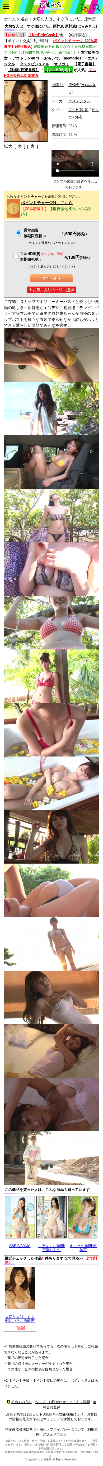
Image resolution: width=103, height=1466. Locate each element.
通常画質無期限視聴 (35, 232)
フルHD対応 (78, 109)
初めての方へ (21, 1401)
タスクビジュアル (34, 63)
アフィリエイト (55, 1433)
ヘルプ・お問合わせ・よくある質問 (62, 1401)
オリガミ (61, 63)
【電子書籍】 (85, 63)
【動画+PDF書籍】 (23, 69)
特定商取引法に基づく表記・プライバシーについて (44, 1429)
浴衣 (24, 18)
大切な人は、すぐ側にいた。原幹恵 (20, 1318)
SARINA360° (20, 1245)
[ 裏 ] (32, 146)
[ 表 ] (20, 146)
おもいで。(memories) (63, 58)
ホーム (10, 18)
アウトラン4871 (25, 58)
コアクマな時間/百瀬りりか (51, 1247)
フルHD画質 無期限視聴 (41, 256)
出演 (58, 84)
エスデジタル (79, 100)
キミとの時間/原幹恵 (83, 1247)
